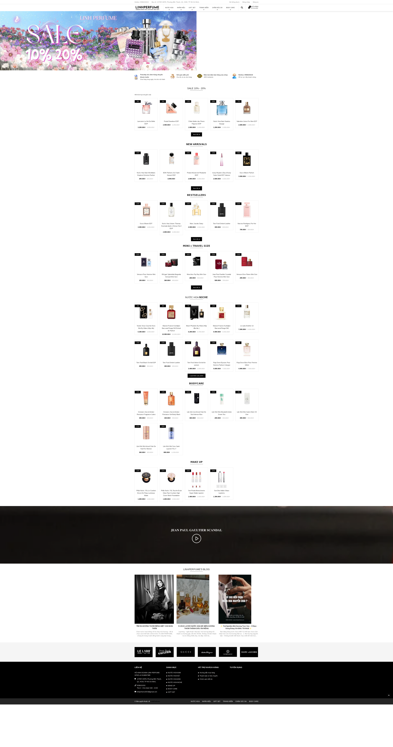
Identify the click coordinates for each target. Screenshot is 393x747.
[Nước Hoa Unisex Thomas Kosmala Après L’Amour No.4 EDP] (146, 210)
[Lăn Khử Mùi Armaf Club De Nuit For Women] (146, 433)
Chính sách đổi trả (206, 679)
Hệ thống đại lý (234, 2)
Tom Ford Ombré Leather (196, 223)
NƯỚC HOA (195, 701)
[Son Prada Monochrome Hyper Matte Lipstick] (196, 477)
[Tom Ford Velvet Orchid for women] (196, 349)
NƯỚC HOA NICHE (175, 682)
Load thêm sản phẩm (196, 376)
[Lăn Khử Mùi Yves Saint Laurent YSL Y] (171, 433)
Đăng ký (255, 2)
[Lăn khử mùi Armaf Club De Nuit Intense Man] (196, 399)
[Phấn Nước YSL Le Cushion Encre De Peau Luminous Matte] (146, 477)
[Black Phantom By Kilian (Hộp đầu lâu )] (196, 313)
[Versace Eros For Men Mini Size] (246, 261)
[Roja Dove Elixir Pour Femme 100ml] (246, 349)
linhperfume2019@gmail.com (147, 692)
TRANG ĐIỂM (228, 701)
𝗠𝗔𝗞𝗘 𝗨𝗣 (196, 462)
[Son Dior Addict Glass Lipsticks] (221, 477)
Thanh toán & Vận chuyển (209, 676)
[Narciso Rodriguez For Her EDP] (221, 210)
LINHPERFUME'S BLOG (196, 569)
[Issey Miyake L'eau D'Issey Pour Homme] (196, 108)
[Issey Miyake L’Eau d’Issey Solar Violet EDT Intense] (196, 160)
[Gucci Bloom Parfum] (221, 160)
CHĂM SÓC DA (241, 701)
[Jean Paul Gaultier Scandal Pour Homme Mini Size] (196, 261)
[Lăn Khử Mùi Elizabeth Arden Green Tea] (221, 399)
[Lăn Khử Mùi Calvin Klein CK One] (246, 399)
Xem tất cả (196, 134)
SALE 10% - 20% (196, 88)
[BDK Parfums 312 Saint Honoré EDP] (146, 160)
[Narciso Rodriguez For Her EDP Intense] (246, 160)
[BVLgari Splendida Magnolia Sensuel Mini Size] (146, 261)
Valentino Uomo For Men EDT (146, 121)
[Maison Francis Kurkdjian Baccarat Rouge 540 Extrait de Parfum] (171, 313)
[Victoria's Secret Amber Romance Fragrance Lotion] (146, 399)
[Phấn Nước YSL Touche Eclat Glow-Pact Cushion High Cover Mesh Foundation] (171, 477)
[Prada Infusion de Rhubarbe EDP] (171, 160)
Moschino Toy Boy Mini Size (171, 274)
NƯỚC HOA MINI (174, 679)
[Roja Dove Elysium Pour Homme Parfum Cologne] (221, 349)
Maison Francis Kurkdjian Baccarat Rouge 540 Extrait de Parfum (171, 328)
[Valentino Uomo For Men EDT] (146, 108)
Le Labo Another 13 (247, 326)
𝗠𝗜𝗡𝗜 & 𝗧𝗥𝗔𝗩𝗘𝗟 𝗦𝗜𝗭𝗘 (196, 246)
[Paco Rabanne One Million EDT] (221, 108)
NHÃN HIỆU (206, 701)
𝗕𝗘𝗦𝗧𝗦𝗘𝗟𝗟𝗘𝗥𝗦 (196, 195)
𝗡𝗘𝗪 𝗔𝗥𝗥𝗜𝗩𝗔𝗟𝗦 (196, 144)
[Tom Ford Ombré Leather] (196, 210)
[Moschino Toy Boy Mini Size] (171, 261)
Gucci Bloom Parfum (222, 173)
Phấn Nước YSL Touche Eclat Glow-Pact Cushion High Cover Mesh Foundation (171, 493)
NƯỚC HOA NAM (174, 672)
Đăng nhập (246, 2)
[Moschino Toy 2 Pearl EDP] (246, 108)
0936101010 (144, 2)
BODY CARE (172, 689)
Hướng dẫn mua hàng (207, 672)
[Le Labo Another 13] (246, 313)
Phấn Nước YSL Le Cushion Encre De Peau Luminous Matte (146, 493)
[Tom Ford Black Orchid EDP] (146, 349)
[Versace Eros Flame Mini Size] (221, 261)
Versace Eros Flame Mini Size (221, 274)
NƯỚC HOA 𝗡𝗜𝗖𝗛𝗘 (196, 297)
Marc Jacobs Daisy (171, 223)
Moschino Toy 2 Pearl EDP (247, 121)
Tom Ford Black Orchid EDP (146, 362)
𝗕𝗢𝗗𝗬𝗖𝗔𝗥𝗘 (196, 383)
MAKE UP (171, 685)
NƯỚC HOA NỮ (174, 676)
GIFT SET (171, 692)
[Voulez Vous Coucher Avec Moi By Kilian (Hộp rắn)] (146, 313)
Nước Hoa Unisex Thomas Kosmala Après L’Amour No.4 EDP (146, 226)
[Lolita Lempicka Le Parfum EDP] (171, 108)
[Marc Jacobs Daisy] (171, 210)
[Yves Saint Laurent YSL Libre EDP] (246, 210)
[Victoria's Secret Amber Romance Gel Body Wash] (171, 399)
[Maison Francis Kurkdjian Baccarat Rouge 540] (221, 313)
